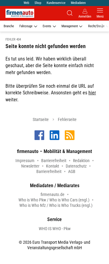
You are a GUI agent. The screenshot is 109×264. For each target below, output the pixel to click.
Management (69, 26)
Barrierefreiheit (53, 160)
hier (92, 93)
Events (47, 26)
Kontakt (52, 166)
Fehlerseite (67, 119)
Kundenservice (56, 3)
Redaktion (81, 160)
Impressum (25, 160)
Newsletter (30, 166)
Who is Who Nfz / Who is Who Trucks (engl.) (55, 205)
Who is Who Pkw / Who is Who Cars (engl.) (53, 199)
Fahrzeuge (25, 26)
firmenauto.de (52, 194)
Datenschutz (76, 166)
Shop (38, 3)
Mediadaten (78, 3)
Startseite (41, 119)
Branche (9, 26)
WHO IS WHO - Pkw (55, 228)
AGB (71, 171)
